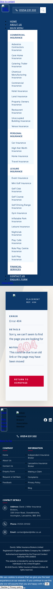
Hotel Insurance (20, 91)
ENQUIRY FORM (19, 279)
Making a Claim (35, 471)
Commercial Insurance (18, 84)
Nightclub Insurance (17, 233)
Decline (4, 587)
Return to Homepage (21, 381)
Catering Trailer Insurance (19, 65)
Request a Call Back (12, 477)
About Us (7, 460)
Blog (30, 488)
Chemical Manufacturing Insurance (19, 74)
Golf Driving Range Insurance (21, 206)
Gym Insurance (19, 213)
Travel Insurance (20, 161)
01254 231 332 (27, 10)
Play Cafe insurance (16, 241)
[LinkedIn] (50, 420)
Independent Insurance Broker (38, 456)
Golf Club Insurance (17, 190)
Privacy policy (16, 587)
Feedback (7, 482)
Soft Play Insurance (17, 258)
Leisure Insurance (21, 226)
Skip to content (7, 1)
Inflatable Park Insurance (19, 220)
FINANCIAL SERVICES (16, 268)
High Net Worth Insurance (19, 149)
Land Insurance (19, 96)
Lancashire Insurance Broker (37, 464)
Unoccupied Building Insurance (21, 119)
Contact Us (8, 466)
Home (5, 455)
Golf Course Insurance (18, 198)
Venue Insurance (20, 126)
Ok (47, 584)
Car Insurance (19, 142)
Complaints (33, 477)
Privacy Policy (34, 482)
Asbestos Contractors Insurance (18, 47)
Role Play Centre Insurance (20, 250)
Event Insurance (20, 178)
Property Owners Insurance (20, 103)
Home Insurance (20, 156)
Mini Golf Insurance (21, 183)
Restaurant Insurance (17, 111)
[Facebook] (45, 420)
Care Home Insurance (17, 57)
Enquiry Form (9, 471)
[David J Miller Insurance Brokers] (5, 10)
